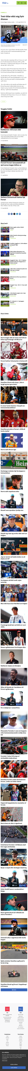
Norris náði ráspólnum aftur (10, 491)
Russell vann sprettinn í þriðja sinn (12, 510)
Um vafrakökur (20, 1027)
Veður (21, 1042)
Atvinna (20, 1039)
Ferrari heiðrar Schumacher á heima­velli (14, 361)
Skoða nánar (4, 1060)
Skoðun (7, 1042)
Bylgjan (20, 1044)
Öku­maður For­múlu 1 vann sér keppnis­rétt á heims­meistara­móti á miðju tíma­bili (14, 733)
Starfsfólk (20, 1022)
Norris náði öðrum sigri (8, 449)
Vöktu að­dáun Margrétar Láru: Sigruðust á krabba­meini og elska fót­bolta (18, 253)
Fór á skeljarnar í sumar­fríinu (10, 708)
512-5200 (21, 1014)
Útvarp (7, 1045)
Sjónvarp (7, 1044)
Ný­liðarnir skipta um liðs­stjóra (11, 666)
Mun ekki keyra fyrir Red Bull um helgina (14, 603)
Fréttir (7, 1036)
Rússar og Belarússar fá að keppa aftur (13, 647)
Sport (7, 1039)
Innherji (20, 1036)
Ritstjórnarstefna (21, 1019)
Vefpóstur (20, 1025)
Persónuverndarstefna (7, 1017)
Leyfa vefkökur (14, 1067)
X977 (21, 1047)
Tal (20, 1048)
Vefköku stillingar (14, 1064)
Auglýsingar (21, 1016)
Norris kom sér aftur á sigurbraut (11, 823)
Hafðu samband (21, 1017)
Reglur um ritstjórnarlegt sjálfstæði (7, 1015)
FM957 (20, 1045)
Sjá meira (14, 989)
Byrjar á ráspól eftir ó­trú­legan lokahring (14, 868)
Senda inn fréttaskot (20, 1028)
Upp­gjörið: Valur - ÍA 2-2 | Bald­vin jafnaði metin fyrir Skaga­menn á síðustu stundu (18, 262)
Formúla (3, 101)
